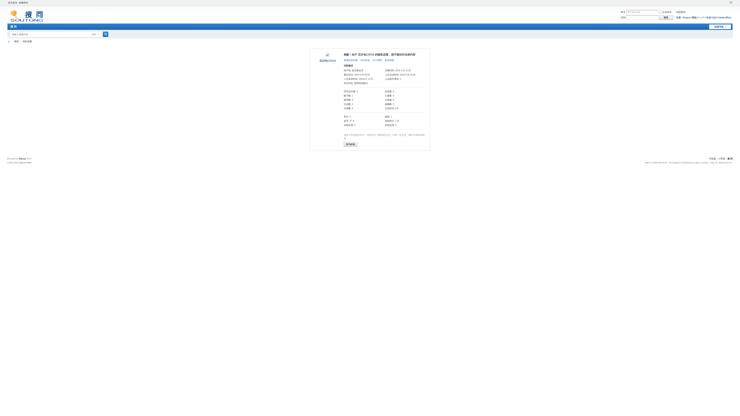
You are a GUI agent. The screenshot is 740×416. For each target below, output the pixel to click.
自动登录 (667, 12)
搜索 (94, 34)
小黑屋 (721, 158)
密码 (623, 17)
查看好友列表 (351, 60)
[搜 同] (25, 21)
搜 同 (13, 26)
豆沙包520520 (328, 60)
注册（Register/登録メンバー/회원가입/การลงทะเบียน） (704, 17)
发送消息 (389, 60)
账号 (623, 12)
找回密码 (680, 12)
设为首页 (12, 2)
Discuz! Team (25, 163)
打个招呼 (377, 60)
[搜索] (105, 34)
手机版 (712, 158)
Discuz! (22, 158)
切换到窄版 (730, 2)
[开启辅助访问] (727, 2)
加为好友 (365, 60)
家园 (16, 41)
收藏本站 (23, 2)
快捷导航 (719, 26)
